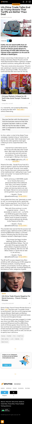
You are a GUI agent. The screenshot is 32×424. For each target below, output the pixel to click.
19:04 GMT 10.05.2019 (6, 17)
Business (3, 335)
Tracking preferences (6, 406)
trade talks (17, 338)
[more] (29, 103)
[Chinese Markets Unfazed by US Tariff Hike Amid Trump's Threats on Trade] (16, 84)
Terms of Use (15, 401)
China (14, 335)
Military (27, 388)
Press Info (8, 401)
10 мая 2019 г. (23, 196)
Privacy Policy (11, 404)
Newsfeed (9, 335)
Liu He (11, 338)
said (6, 309)
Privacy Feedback (19, 404)
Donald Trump (20, 335)
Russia (15, 388)
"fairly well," (20, 109)
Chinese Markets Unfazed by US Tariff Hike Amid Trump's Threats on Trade (15, 98)
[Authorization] (23, 1)
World (4, 294)
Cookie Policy (4, 404)
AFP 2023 (4, 37)
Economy (21, 388)
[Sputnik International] (5, 2)
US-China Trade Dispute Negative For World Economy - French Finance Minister (16, 298)
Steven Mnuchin (4, 341)
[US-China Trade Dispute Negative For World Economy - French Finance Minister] (16, 282)
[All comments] (2, 421)
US (21, 338)
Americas (8, 388)
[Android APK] (5, 410)
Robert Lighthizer (5, 338)
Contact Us (21, 401)
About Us (3, 401)
